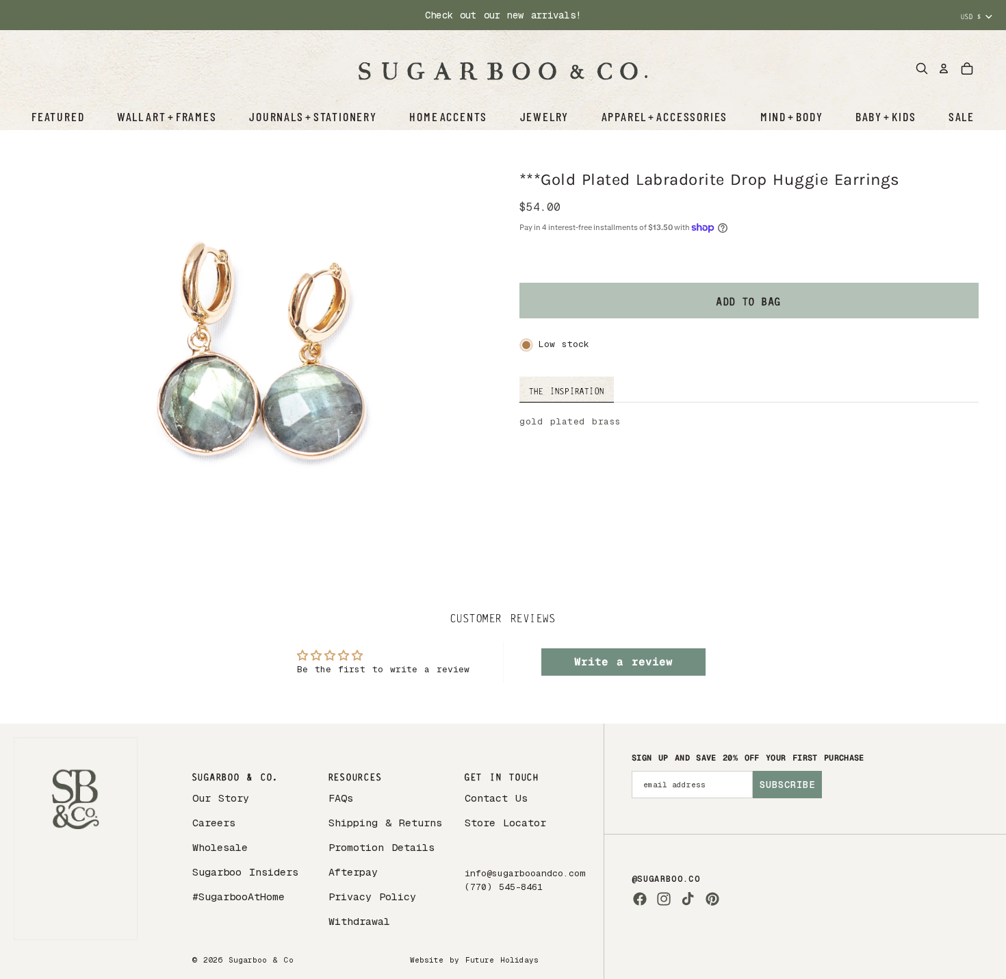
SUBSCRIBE (787, 784)
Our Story (220, 797)
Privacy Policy (372, 896)
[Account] (943, 68)
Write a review (623, 661)
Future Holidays (502, 960)
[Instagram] (664, 899)
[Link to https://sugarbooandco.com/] (75, 839)
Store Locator (505, 822)
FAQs (340, 797)
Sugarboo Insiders (245, 871)
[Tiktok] (688, 899)
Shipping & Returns (385, 822)
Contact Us (496, 797)
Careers (213, 822)
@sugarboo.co (666, 879)
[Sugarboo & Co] (503, 68)
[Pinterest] (712, 899)
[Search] (921, 68)
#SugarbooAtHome (238, 896)
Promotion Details (381, 847)
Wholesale (220, 847)
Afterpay (353, 871)
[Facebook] (640, 899)
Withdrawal (359, 921)
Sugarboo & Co (261, 960)
